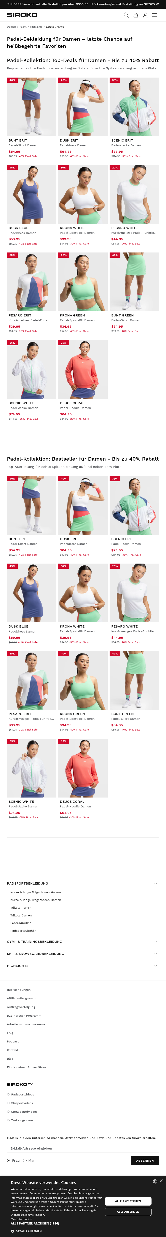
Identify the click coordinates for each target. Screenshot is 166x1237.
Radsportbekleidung (27, 883)
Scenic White (21, 403)
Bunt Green (122, 315)
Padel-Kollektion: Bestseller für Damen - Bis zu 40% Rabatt (83, 459)
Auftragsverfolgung (21, 1007)
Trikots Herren (21, 907)
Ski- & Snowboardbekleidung (35, 954)
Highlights (18, 966)
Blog (10, 1058)
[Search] (126, 15)
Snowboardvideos (24, 1111)
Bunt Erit (18, 140)
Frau (16, 1160)
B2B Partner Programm (24, 1015)
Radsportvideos (22, 1094)
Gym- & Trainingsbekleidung (34, 941)
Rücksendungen (19, 989)
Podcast (13, 1041)
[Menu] (154, 15)
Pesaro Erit (20, 315)
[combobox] (155, 1181)
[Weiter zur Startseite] (22, 15)
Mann (33, 1160)
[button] (57, 1223)
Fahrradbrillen (21, 923)
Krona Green (72, 315)
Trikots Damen (21, 915)
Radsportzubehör (23, 930)
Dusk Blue (18, 228)
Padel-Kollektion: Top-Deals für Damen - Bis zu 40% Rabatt (83, 60)
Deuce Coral (72, 403)
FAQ (10, 1032)
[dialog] (83, 1206)
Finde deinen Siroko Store (26, 1067)
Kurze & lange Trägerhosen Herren (35, 892)
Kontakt (12, 1050)
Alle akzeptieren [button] (128, 1201)
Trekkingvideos (22, 1120)
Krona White (72, 228)
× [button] (161, 1181)
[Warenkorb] (135, 15)
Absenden (145, 1160)
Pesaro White (124, 228)
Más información (21, 1219)
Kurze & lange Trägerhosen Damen (35, 900)
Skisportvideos (22, 1103)
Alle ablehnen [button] (128, 1212)
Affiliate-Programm (21, 998)
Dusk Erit (69, 140)
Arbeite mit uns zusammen (27, 1024)
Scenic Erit (122, 140)
